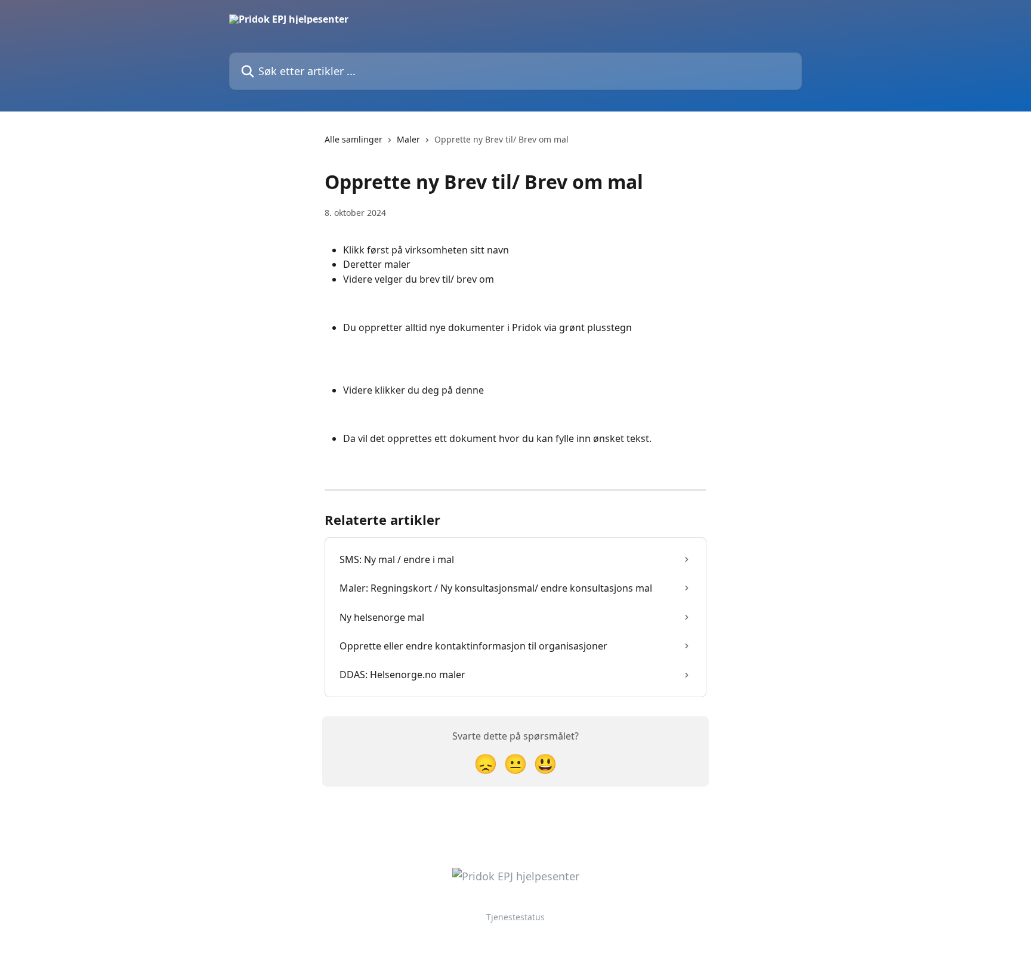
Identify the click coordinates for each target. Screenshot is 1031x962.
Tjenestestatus (515, 917)
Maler (408, 139)
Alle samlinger (353, 139)
